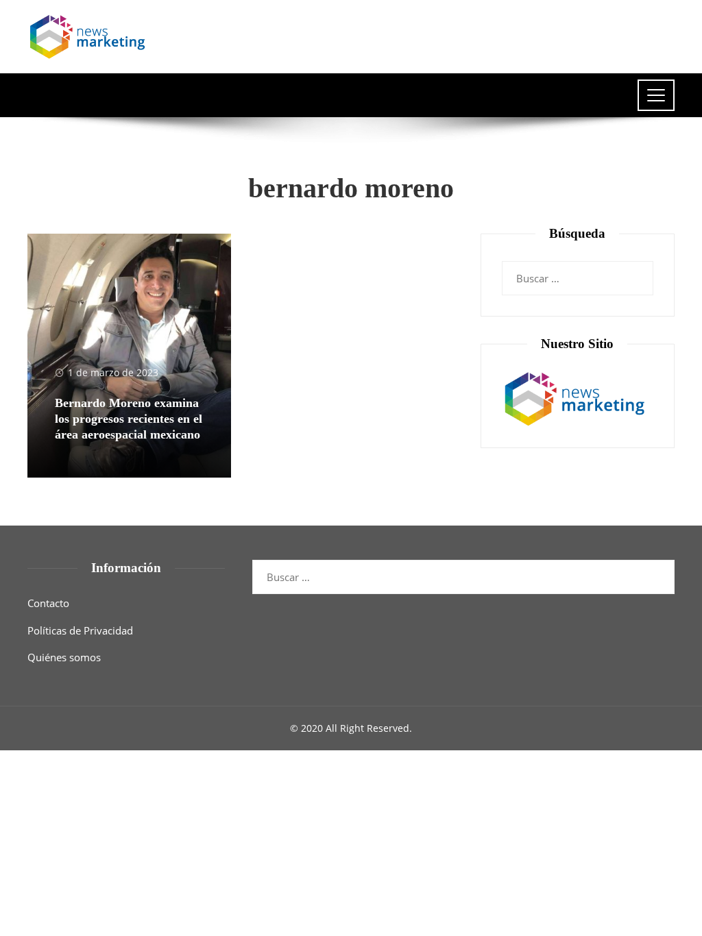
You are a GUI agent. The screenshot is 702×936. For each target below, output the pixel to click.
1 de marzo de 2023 (113, 373)
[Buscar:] (577, 270)
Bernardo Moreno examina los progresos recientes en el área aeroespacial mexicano (128, 419)
